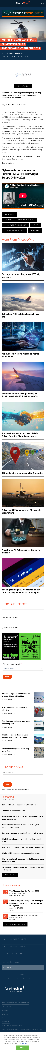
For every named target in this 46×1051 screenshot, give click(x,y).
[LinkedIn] (7, 953)
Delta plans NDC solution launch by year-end (21, 315)
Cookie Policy (22, 1043)
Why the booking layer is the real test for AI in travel (23, 847)
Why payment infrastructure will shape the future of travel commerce (23, 817)
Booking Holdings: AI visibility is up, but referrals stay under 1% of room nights (21, 591)
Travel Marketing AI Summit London (23, 915)
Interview (6, 53)
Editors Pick (9, 214)
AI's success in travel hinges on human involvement (20, 355)
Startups (17, 53)
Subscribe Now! (10, 962)
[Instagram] (12, 953)
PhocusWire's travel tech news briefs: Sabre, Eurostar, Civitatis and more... (20, 434)
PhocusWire (9, 57)
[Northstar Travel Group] (15, 989)
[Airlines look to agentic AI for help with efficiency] (38, 752)
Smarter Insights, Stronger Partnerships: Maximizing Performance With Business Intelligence (26, 903)
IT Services (35, 230)
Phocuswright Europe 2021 (15, 225)
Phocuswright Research (17, 939)
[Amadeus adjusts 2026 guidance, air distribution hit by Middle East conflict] (23, 376)
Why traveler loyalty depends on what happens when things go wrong (23, 860)
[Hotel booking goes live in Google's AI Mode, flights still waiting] (38, 697)
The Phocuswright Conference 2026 (24, 891)
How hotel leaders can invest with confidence (20, 805)
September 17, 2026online (16, 909)
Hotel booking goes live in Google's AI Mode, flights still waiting (16, 695)
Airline (35, 225)
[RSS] (16, 953)
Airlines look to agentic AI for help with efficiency (15, 750)
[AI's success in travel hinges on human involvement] (23, 336)
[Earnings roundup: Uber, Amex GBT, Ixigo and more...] (23, 257)
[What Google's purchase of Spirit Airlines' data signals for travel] (38, 739)
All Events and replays (15, 924)
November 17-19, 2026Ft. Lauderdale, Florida (17, 894)
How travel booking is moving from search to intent (22, 833)
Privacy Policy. (25, 789)
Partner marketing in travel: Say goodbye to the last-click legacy (23, 868)
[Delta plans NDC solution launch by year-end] (23, 297)
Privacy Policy (27, 979)
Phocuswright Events (16, 947)
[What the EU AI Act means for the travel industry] (23, 532)
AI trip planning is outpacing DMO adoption (22, 473)
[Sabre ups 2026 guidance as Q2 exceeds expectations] (23, 493)
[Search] (42, 3)
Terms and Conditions (13, 789)
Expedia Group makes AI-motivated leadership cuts (16, 722)
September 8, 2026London (15, 918)
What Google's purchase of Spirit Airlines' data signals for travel (15, 736)
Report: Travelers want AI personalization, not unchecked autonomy (20, 826)
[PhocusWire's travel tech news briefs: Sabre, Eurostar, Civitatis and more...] (23, 416)
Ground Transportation (14, 230)
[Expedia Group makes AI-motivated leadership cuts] (38, 725)
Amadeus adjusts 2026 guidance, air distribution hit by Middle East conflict (20, 395)
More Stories (9, 875)
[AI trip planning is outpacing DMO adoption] (23, 456)
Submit (23, 974)
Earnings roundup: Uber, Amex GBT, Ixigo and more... (21, 275)
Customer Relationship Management (19, 220)
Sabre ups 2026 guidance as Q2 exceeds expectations (21, 511)
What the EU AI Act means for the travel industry (21, 551)
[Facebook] (3, 953)
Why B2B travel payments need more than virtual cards (21, 840)
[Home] (23, 3)
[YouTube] (21, 953)
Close (22, 1047)
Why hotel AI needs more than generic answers (21, 853)
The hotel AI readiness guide (13, 811)
